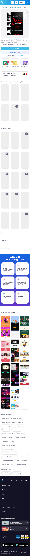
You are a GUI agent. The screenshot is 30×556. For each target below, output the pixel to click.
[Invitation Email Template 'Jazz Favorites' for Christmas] (24, 327)
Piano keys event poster (8, 445)
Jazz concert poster (7, 426)
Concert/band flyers (16, 418)
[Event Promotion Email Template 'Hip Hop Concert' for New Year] (15, 374)
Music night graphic (22, 456)
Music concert (19, 426)
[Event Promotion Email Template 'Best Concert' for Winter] (15, 398)
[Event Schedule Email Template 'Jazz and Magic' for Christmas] (24, 374)
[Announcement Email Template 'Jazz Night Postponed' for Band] (15, 327)
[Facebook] (11, 480)
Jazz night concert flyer (8, 441)
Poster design (20, 433)
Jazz (13, 422)
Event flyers (5, 418)
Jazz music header (21, 464)
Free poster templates (8, 433)
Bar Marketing (17, 473)
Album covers (6, 422)
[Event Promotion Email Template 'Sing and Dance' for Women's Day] (5, 350)
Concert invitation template (9, 453)
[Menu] (27, 2)
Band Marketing (6, 473)
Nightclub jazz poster (8, 464)
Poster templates (20, 437)
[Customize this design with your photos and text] (15, 23)
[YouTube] (26, 480)
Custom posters (16, 430)
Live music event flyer (21, 460)
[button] (26, 12)
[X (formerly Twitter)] (21, 480)
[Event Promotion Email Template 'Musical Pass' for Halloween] (5, 398)
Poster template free (7, 437)
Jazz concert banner (7, 460)
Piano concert (6, 430)
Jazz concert (21, 422)
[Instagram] (16, 480)
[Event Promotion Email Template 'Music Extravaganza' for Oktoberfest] (24, 350)
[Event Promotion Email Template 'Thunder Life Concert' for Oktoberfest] (15, 350)
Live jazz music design (8, 449)
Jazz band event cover (8, 456)
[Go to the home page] (2, 2)
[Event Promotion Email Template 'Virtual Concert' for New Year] (5, 374)
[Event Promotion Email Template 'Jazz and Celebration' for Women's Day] (5, 327)
